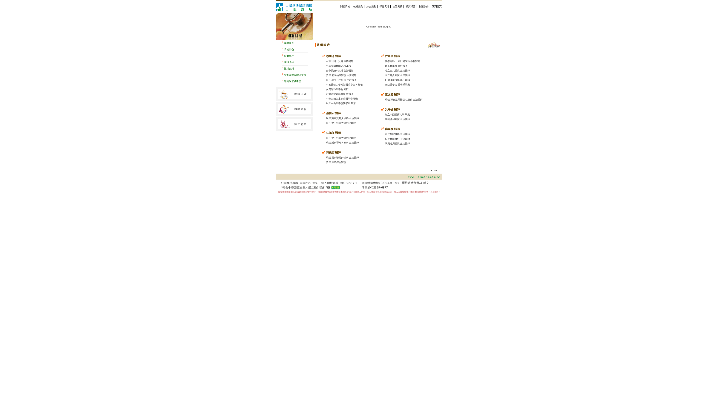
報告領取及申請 (292, 81)
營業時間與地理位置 (295, 75)
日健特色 (289, 49)
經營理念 (289, 43)
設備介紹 (289, 68)
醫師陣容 (289, 55)
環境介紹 (289, 62)
